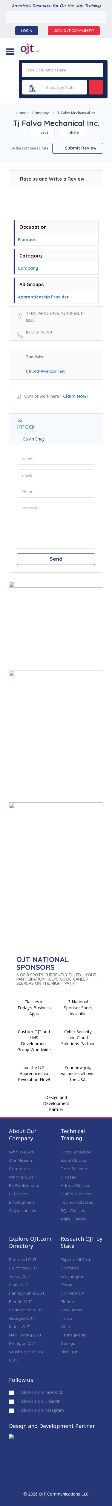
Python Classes (76, 1193)
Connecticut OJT (26, 1310)
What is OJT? (22, 1177)
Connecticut (73, 1293)
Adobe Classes (75, 1185)
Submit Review (80, 148)
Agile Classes (74, 1219)
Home (21, 112)
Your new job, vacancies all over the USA (78, 1073)
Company (40, 112)
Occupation (33, 227)
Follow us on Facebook (40, 1392)
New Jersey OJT (25, 1335)
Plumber (27, 239)
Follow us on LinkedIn (38, 1401)
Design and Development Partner (56, 1103)
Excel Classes (74, 1160)
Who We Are (21, 1152)
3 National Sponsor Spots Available (78, 1007)
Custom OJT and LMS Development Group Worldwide (34, 1040)
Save (44, 132)
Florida (67, 1301)
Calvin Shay (34, 439)
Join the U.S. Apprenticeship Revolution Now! (34, 1073)
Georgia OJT (22, 1318)
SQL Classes (73, 1210)
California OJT (23, 1268)
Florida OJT (21, 1301)
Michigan (69, 1351)
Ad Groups (31, 284)
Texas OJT (19, 1276)
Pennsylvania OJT (27, 1293)
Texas (66, 1284)
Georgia (68, 1343)
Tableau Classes (77, 1202)
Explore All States (78, 1259)
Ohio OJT (18, 1284)
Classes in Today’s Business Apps (34, 1007)
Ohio (65, 1326)
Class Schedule (75, 1152)
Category (30, 256)
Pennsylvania (74, 1335)
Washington (73, 1276)
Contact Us (20, 1168)
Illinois (66, 1318)
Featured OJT (23, 1259)
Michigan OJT (22, 1343)
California (70, 1268)
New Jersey (72, 1310)
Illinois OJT (19, 1326)
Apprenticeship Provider (43, 297)
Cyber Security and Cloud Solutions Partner (78, 1037)
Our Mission (20, 1160)
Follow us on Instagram (40, 1410)
